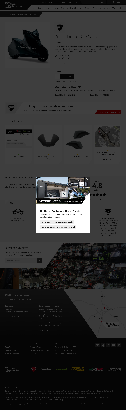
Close (87, 179)
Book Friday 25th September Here (57, 222)
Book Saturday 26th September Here (58, 227)
